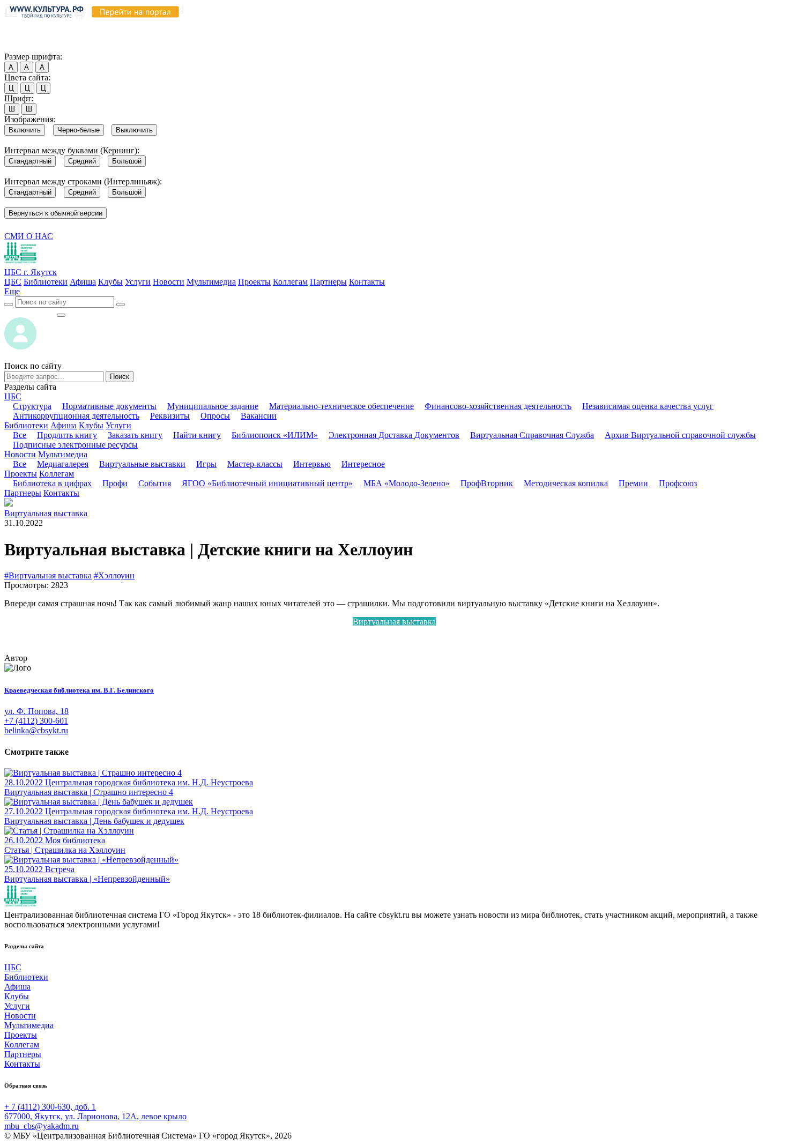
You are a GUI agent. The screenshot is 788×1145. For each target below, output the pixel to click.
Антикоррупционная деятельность (76, 415)
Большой (127, 161)
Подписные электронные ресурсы (75, 444)
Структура (32, 406)
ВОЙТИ (30, 312)
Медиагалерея (62, 464)
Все (19, 435)
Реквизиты (170, 415)
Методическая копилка (566, 483)
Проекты (254, 281)
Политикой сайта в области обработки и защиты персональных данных (574, 26)
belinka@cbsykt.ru (36, 730)
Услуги (138, 281)
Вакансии (259, 415)
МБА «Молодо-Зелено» (406, 483)
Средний (82, 161)
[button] (12, 291)
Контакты (367, 281)
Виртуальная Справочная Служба (532, 435)
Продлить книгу (67, 435)
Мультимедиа (211, 281)
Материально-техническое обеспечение (341, 406)
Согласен (24, 46)
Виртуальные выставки (142, 464)
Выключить (134, 130)
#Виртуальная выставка (48, 575)
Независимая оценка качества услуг (647, 406)
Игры (206, 464)
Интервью (312, 464)
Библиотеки (46, 281)
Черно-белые (78, 130)
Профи (115, 483)
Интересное (363, 464)
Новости (168, 281)
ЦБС (12, 281)
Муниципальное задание (212, 406)
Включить (25, 130)
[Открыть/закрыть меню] (61, 315)
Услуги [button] (118, 425)
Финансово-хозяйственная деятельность (498, 406)
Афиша (83, 281)
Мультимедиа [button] (62, 454)
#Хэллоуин (114, 575)
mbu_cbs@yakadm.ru (41, 1126)
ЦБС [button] (12, 396)
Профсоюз (678, 483)
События (154, 483)
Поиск (119, 377)
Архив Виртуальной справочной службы (680, 435)
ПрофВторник (486, 483)
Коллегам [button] (56, 473)
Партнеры (328, 281)
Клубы (110, 281)
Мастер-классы (255, 464)
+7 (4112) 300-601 (36, 720)
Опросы (215, 415)
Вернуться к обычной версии (55, 213)
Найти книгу (197, 435)
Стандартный (30, 161)
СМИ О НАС (28, 236)
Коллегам (290, 281)
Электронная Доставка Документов (394, 435)
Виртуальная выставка (45, 513)
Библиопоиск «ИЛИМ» (275, 435)
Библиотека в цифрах (52, 483)
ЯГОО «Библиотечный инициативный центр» (267, 483)
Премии (633, 483)
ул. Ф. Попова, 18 (36, 711)
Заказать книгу (135, 435)
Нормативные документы (109, 406)
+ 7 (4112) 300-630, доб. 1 (50, 1106)
